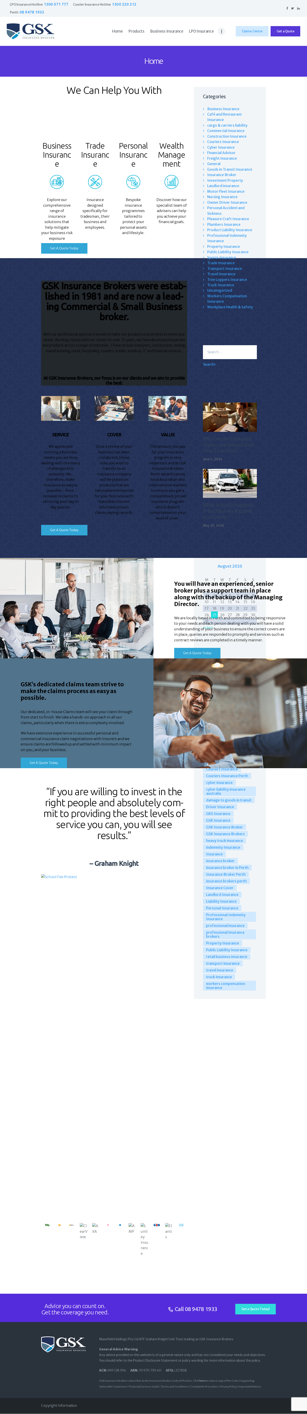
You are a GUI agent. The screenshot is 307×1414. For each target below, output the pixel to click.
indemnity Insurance (223, 847)
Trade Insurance (221, 263)
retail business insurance (226, 956)
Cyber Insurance (221, 147)
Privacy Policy (228, 1386)
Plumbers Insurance (223, 224)
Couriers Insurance (223, 141)
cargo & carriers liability (227, 125)
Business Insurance (223, 109)
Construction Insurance (227, 136)
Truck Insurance (220, 285)
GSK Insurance (218, 820)
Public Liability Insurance (228, 252)
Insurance (214, 854)
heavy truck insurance (224, 840)
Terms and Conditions (174, 1386)
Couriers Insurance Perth (227, 776)
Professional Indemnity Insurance (226, 917)
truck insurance (219, 977)
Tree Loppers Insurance (227, 279)
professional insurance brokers (225, 934)
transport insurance (223, 963)
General (213, 163)
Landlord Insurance (222, 894)
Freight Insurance (222, 158)
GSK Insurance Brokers (225, 834)
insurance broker (220, 861)
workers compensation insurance (225, 985)
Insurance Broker (221, 174)
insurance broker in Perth (227, 867)
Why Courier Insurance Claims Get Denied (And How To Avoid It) (228, 445)
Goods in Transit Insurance (229, 169)
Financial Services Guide (144, 1386)
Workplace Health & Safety (230, 307)
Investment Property (225, 180)
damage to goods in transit (228, 800)
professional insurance (225, 925)
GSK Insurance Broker (224, 827)
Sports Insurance (221, 257)
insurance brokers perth (226, 881)
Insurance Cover (220, 888)
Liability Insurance (221, 901)
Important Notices (249, 1386)
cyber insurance (219, 782)
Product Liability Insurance (229, 230)
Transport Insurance (224, 268)
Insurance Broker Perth (226, 874)
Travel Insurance (221, 274)
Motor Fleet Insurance (226, 191)
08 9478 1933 (201, 1309)
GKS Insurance (218, 813)
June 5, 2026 (212, 459)
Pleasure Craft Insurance (228, 219)
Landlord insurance (223, 185)
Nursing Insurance (222, 197)
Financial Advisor (221, 152)
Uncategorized (219, 290)
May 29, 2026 (213, 526)
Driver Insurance (220, 807)
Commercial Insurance (226, 130)
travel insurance (219, 970)
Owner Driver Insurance (227, 202)
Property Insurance (223, 246)
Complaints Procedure (204, 1386)
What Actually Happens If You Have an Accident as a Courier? (228, 511)
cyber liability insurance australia (226, 791)
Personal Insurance (222, 908)
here (202, 1380)
